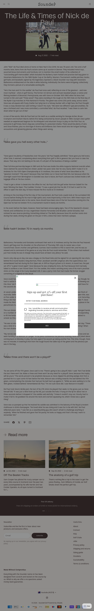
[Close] (75, 278)
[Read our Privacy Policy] (68, 313)
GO (47, 325)
